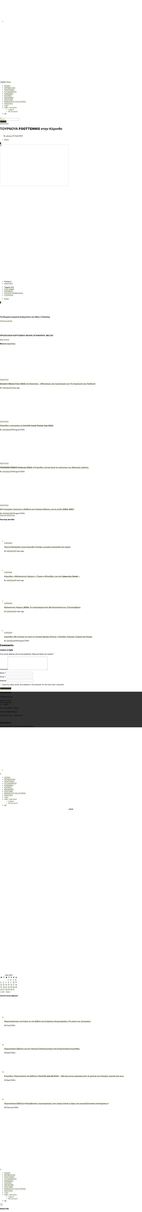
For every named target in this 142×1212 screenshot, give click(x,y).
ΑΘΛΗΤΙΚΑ (8, 104)
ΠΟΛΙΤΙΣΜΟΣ (9, 90)
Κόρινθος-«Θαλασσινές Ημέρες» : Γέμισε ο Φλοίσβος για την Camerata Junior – (42, 576)
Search (3, 121)
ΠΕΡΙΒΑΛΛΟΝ (9, 88)
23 (11, 987)
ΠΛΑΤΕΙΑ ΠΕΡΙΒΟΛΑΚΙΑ (13, 293)
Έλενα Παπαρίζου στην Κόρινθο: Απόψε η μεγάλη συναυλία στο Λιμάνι (37, 547)
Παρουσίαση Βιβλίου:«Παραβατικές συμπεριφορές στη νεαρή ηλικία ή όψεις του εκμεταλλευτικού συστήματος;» (56, 1103)
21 (6, 987)
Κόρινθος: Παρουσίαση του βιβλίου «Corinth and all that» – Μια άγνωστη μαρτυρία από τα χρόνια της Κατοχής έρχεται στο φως (64, 1076)
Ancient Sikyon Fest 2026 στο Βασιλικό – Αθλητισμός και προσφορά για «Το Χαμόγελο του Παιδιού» (48, 384)
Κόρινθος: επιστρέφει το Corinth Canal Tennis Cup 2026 (26, 425)
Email (2, 677)
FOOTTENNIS (9, 289)
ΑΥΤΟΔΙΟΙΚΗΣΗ (10, 92)
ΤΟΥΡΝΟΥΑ (8, 295)
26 (1, 989)
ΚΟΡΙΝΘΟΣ (8, 291)
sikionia (9, 136)
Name (3, 673)
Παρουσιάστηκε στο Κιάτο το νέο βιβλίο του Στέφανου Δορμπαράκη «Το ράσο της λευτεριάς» (47, 1021)
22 (9, 987)
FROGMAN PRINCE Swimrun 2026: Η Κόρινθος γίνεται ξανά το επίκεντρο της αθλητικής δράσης (44, 467)
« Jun (2, 992)
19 (1, 987)
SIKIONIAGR (6, 388)
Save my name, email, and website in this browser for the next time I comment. (33, 685)
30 (11, 989)
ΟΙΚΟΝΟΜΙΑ (9, 98)
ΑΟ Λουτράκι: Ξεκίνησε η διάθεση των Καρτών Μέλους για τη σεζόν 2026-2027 (37, 509)
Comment (4, 669)
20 (4, 987)
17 (13, 985)
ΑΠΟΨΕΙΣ (8, 96)
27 (4, 989)
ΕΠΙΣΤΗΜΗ (8, 100)
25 (16, 987)
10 (13, 982)
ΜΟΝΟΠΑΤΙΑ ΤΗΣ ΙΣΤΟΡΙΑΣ (15, 102)
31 (13, 989)
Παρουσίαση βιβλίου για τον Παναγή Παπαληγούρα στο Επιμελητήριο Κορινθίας (42, 1049)
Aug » (8, 992)
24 (14, 987)
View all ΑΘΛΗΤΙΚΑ (7, 515)
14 (6, 985)
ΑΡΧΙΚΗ (7, 86)
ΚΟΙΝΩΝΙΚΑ (8, 94)
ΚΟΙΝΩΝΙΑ (8, 543)
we (5, 114)
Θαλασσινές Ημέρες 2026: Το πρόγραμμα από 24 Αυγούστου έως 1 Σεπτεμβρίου (42, 607)
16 (11, 985)
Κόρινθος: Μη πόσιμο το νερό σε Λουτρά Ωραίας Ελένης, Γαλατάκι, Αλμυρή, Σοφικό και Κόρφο (48, 637)
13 (3, 985)
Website (3, 681)
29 (9, 989)
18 (16, 985)
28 (6, 989)
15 (8, 985)
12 (1, 985)
